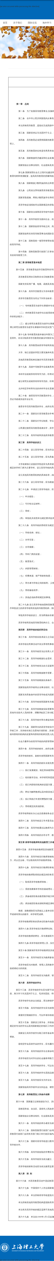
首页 (5, 23)
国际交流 (32, 23)
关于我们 (17, 23)
